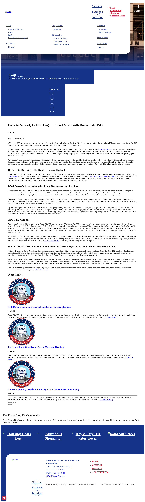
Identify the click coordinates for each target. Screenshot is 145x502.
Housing (11, 47)
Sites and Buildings (60, 38)
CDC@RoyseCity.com (55, 476)
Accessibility (100, 472)
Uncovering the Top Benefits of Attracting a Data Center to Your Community (43, 389)
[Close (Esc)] (9, 402)
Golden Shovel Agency (128, 484)
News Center (102, 44)
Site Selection (57, 35)
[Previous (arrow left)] (9, 404)
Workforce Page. (42, 270)
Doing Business (57, 26)
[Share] (11, 402)
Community (116, 10)
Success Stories (117, 15)
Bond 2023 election (105, 149)
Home (95, 461)
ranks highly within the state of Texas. (103, 176)
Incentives (57, 29)
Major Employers (105, 32)
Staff (10, 35)
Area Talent (103, 29)
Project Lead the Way (52, 241)
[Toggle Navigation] (137, 7)
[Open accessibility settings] (4, 498)
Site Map (97, 468)
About (112, 8)
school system (13, 176)
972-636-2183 (59, 473)
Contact (97, 465)
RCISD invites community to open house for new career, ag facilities (39, 307)
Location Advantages (61, 44)
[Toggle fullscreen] (13, 402)
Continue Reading (111, 317)
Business (114, 13)
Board (10, 32)
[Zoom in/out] (16, 402)
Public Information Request (18, 38)
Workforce (101, 26)
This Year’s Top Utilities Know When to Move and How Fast (36, 347)
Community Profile (60, 41)
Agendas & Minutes (15, 29)
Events (101, 47)
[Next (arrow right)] (11, 404)
